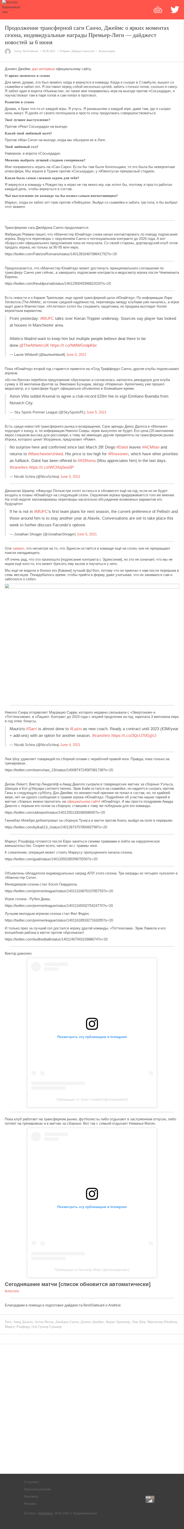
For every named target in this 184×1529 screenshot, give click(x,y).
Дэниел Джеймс (92, 1322)
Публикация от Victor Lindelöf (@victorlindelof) (92, 1099)
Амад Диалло (23, 1322)
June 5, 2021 (76, 354)
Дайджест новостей (82, 51)
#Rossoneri (118, 454)
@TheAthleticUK (34, 345)
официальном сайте (83, 801)
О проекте (31, 1482)
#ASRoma (87, 460)
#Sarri (31, 729)
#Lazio (76, 729)
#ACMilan (150, 447)
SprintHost (45, 1513)
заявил (18, 548)
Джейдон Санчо (67, 1322)
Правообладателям (37, 1489)
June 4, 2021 (70, 745)
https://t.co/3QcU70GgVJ (133, 735)
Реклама (30, 1503)
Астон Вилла (44, 1322)
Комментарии (107, 51)
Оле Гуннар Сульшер (47, 1327)
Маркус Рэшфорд (17, 1327)
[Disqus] (92, 1409)
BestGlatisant (30, 51)
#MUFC (47, 318)
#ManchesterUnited (45, 454)
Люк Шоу (138, 1322)
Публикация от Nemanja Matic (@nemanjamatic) (92, 1270)
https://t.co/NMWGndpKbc (73, 345)
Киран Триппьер (118, 1322)
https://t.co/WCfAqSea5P (51, 467)
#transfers (19, 467)
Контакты (31, 1496)
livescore (12, 1291)
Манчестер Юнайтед (162, 1322)
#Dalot (122, 447)
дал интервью (43, 69)
